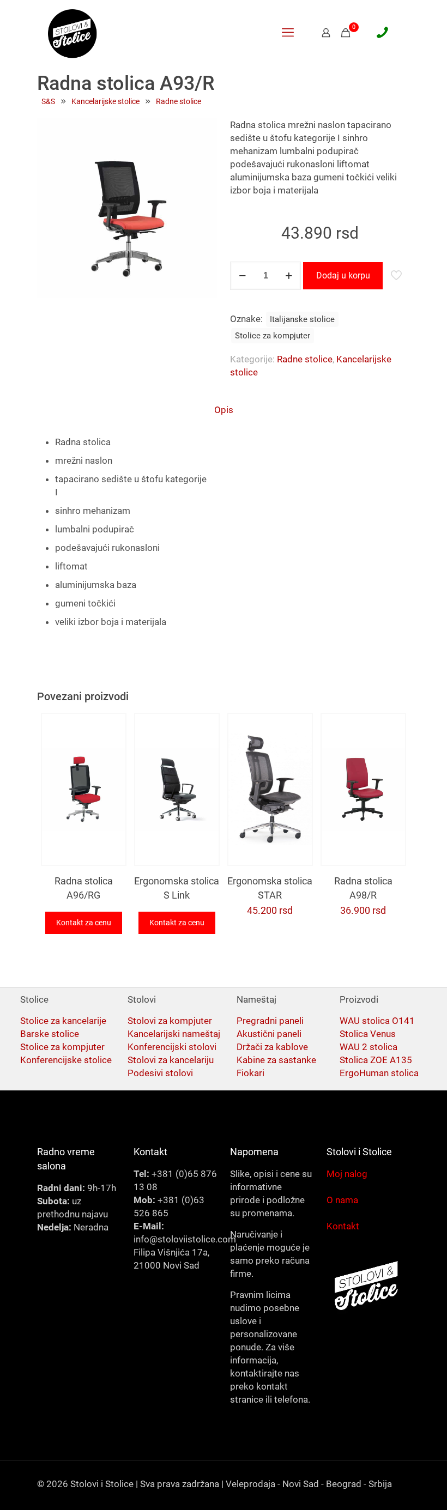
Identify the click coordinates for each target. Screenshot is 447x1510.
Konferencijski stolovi (172, 1046)
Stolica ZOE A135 (376, 1059)
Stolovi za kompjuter (170, 1020)
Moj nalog (347, 1173)
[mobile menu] (288, 32)
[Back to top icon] (394, 1487)
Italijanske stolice (302, 319)
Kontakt (343, 1226)
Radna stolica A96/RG (84, 888)
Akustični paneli (269, 1033)
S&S (48, 101)
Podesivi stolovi (160, 1073)
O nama (342, 1199)
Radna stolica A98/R (363, 888)
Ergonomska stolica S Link (176, 888)
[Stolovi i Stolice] (72, 32)
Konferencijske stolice (66, 1059)
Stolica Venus (368, 1033)
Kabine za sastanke (276, 1059)
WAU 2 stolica (368, 1046)
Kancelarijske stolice (105, 101)
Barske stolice (49, 1033)
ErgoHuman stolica (379, 1073)
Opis (223, 409)
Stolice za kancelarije (63, 1020)
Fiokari (250, 1073)
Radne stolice (178, 101)
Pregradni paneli (270, 1020)
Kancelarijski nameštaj (174, 1033)
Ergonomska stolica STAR (269, 888)
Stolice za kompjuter (272, 336)
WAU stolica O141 (377, 1020)
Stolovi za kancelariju (171, 1059)
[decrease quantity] (242, 275)
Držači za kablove (272, 1046)
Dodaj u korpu (343, 275)
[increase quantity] (288, 275)
